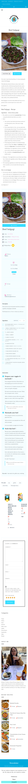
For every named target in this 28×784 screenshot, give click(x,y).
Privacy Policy (18, 1)
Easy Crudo (13, 724)
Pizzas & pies (4, 630)
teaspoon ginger (14, 340)
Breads (2, 636)
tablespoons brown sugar (12, 356)
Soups (2, 618)
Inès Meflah (10, 234)
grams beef (14, 325)
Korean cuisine (16, 239)
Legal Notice (6, 4)
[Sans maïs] (13, 245)
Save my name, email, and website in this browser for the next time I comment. (13, 590)
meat (20, 482)
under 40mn (5, 485)
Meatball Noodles (14, 703)
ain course (4, 626)
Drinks (2, 620)
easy (9, 482)
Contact (10, 1)
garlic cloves (9, 337)
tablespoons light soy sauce (13, 348)
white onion (9, 332)
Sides (2, 634)
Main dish (10, 241)
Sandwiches (3, 632)
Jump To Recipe (5, 73)
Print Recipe (18, 73)
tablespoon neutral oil (15, 359)
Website (7, 578)
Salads (2, 628)
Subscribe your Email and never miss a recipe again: (14, 766)
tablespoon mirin (10, 353)
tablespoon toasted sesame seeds (15, 363)
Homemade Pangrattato (15, 745)
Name (7, 564)
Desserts (3, 624)
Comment (8, 547)
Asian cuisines (10, 239)
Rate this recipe (9, 595)
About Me (4, 1)
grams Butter (9, 343)
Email (7, 571)
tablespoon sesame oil (12, 351)
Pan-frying (17, 236)
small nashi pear (14, 329)
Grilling (12, 236)
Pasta (2, 622)
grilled (14, 482)
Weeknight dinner (14, 485)
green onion (13, 346)
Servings (16, 320)
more (2, 689)
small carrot (9, 334)
